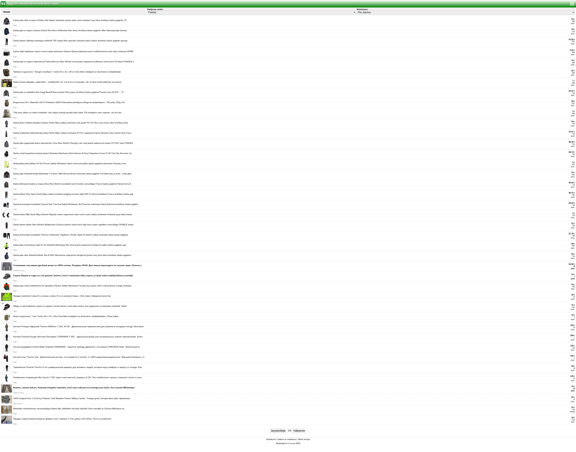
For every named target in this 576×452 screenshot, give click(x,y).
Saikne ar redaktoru (287, 439)
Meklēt (6, 12)
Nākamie (299, 430)
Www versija (304, 439)
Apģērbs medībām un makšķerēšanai (32, 3)
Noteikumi (271, 439)
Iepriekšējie (278, 430)
